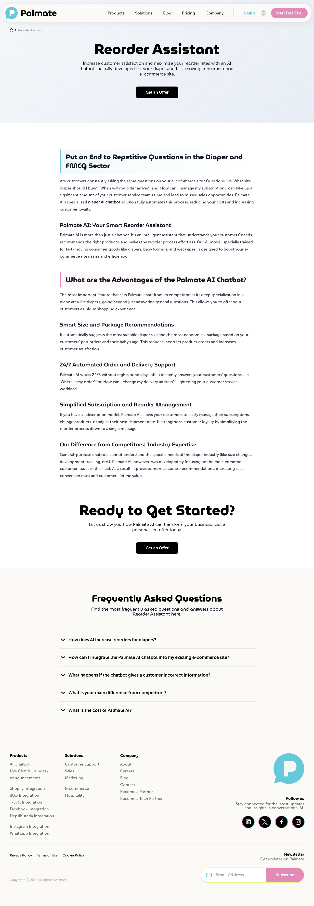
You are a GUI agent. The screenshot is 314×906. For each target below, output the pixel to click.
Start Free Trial (289, 13)
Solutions (143, 13)
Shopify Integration (27, 788)
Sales (69, 771)
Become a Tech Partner (141, 798)
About (125, 764)
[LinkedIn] (248, 822)
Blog (167, 13)
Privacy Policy (21, 855)
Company (214, 13)
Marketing (74, 778)
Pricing (188, 13)
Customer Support (82, 764)
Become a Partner (136, 791)
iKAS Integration (24, 795)
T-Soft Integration (26, 802)
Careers (127, 771)
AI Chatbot (20, 764)
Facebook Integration (29, 809)
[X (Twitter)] (265, 822)
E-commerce (77, 788)
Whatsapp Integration (29, 833)
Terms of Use (47, 855)
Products (116, 13)
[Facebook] (282, 822)
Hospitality (74, 795)
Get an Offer (157, 92)
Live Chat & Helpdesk (29, 771)
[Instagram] (298, 822)
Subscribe (285, 875)
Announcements (25, 778)
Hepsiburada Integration (32, 816)
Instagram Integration (29, 826)
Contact (127, 784)
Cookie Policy (74, 855)
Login (249, 13)
